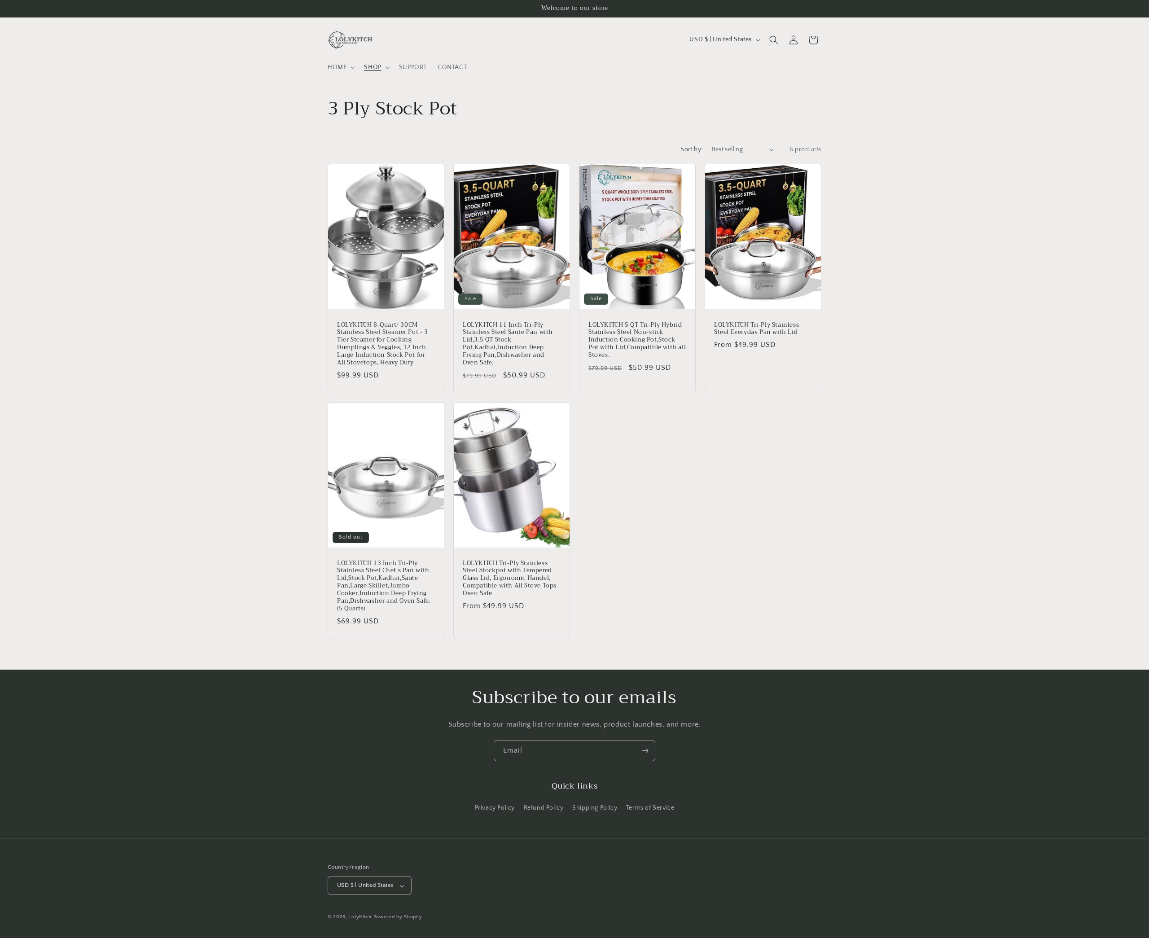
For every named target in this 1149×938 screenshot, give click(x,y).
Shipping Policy (594, 807)
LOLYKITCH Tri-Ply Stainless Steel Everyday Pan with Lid (756, 328)
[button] (340, 67)
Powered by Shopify (397, 917)
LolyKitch (360, 917)
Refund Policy (544, 807)
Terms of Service (650, 807)
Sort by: (691, 149)
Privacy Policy (495, 807)
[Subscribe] (645, 750)
